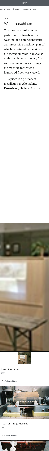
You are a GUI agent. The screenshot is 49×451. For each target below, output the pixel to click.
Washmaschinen (10, 381)
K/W (24, 3)
